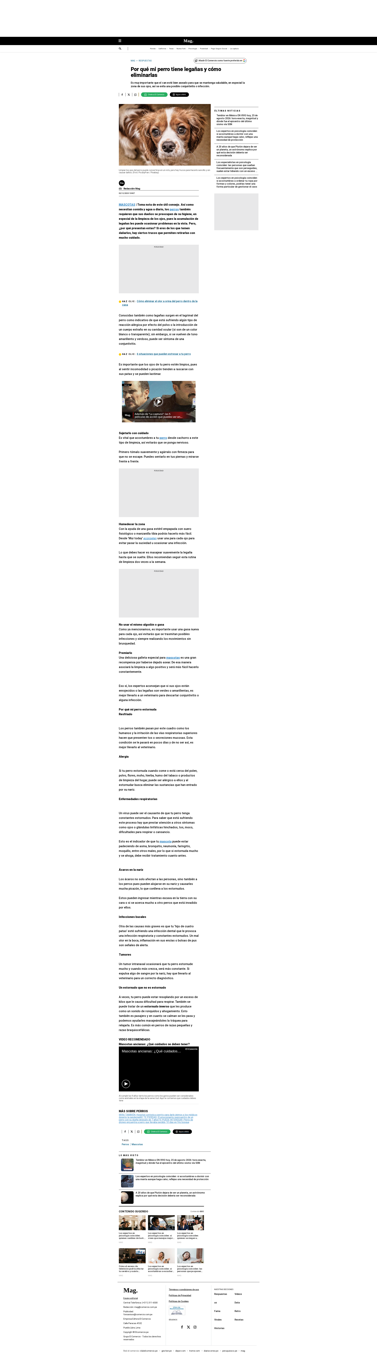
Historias (219, 1328)
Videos (238, 1294)
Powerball (204, 48)
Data (237, 1302)
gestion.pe (167, 1351)
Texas (171, 48)
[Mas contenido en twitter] (188, 1327)
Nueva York (181, 48)
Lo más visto (129, 1155)
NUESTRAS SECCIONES (223, 1289)
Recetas (239, 1319)
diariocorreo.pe (211, 1351)
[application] (159, 1068)
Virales (218, 1319)
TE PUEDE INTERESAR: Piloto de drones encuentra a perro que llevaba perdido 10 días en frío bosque (156, 1121)
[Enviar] (120, 48)
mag (243, 1351)
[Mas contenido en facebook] (182, 1327)
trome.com (194, 1351)
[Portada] (130, 1295)
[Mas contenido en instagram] (195, 1327)
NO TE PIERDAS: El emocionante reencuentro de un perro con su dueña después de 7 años (156, 1118)
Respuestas (220, 1294)
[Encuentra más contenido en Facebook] (122, 94)
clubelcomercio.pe (149, 1351)
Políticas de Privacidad (180, 1295)
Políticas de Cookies (179, 1301)
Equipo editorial (130, 1298)
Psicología (192, 48)
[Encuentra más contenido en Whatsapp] (135, 94)
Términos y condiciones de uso (184, 1289)
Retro (238, 1311)
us (215, 1302)
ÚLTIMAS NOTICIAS (227, 111)
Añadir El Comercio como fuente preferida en (220, 60)
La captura (234, 48)
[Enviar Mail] (121, 189)
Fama (217, 1311)
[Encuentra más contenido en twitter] (128, 94)
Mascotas (137, 1144)
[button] (126, 1084)
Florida (153, 48)
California (162, 48)
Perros (125, 1144)
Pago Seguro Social (219, 48)
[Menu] (121, 41)
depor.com (180, 1351)
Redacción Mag (132, 188)
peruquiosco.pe (229, 1351)
